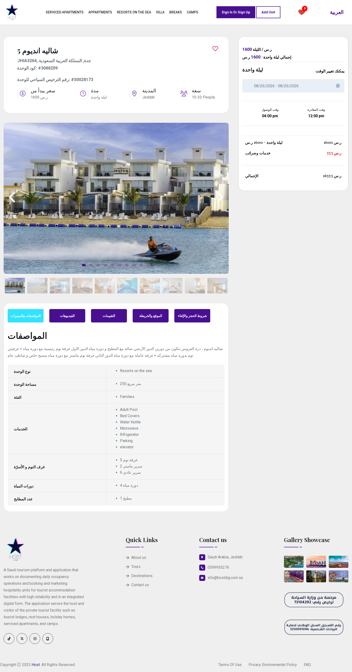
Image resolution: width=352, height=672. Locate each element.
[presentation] (13, 197)
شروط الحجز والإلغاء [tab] (192, 316)
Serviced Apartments (65, 12)
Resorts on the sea (134, 12)
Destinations (142, 575)
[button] (83, 265)
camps (192, 12)
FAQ (307, 664)
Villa (160, 12)
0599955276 (218, 567)
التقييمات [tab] (109, 316)
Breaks (175, 12)
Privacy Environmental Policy (273, 664)
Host (36, 664)
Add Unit (268, 12)
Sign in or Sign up (236, 12)
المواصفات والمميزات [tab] (26, 316)
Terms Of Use (230, 664)
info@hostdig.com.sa (225, 577)
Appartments (100, 12)
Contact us (140, 585)
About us (138, 557)
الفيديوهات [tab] (67, 316)
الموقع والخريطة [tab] (150, 316)
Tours (136, 566)
